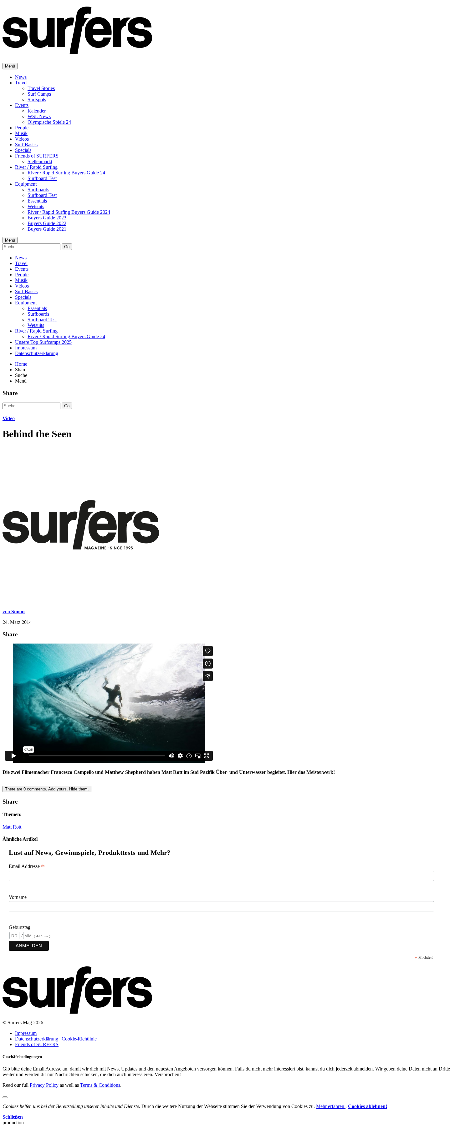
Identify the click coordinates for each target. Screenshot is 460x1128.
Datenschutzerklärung (36, 353)
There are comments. (47, 789)
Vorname (18, 897)
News (21, 77)
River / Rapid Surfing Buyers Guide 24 (66, 172)
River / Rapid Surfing (36, 167)
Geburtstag (19, 927)
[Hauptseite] (77, 50)
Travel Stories (41, 88)
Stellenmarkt (40, 161)
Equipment (26, 184)
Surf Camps (39, 94)
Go (66, 246)
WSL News (39, 116)
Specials (23, 150)
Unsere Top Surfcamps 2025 (43, 342)
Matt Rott (12, 827)
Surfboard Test (42, 178)
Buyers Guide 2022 (47, 223)
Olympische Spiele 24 (49, 122)
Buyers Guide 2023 (47, 217)
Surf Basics (26, 144)
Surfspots (37, 99)
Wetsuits (36, 206)
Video (9, 418)
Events (21, 105)
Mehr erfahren (330, 1106)
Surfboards (38, 189)
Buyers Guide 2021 (47, 229)
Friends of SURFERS (37, 155)
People (21, 127)
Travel (21, 82)
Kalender (37, 110)
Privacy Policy (44, 1085)
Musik (21, 133)
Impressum (26, 347)
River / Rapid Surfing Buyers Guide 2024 (69, 212)
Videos (22, 139)
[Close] (5, 1097)
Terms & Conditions (100, 1085)
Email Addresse (27, 866)
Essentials (37, 200)
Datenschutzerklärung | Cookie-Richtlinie (56, 1038)
